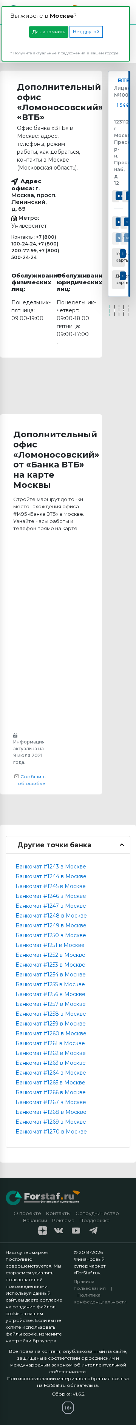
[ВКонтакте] (114, 310)
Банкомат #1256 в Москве (50, 994)
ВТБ (124, 80)
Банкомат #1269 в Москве (50, 1121)
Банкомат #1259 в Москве (50, 1023)
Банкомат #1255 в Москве (50, 984)
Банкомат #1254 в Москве (50, 974)
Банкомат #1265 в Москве (50, 1082)
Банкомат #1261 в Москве (50, 1043)
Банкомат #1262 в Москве (50, 1053)
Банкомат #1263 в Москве (50, 1062)
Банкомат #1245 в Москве (50, 886)
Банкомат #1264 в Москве (50, 1072)
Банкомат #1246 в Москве (50, 896)
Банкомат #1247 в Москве (50, 905)
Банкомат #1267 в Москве (50, 1102)
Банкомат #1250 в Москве (50, 935)
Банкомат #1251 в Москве (50, 945)
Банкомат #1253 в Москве (50, 964)
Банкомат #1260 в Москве (51, 1033)
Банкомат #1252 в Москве (50, 955)
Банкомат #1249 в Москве (51, 925)
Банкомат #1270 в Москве (51, 1131)
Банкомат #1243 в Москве (50, 866)
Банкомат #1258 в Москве (50, 1013)
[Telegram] (123, 310)
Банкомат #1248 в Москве (51, 915)
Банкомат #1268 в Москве (51, 1112)
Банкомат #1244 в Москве (51, 876)
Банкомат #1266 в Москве (50, 1092)
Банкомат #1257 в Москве (50, 1004)
